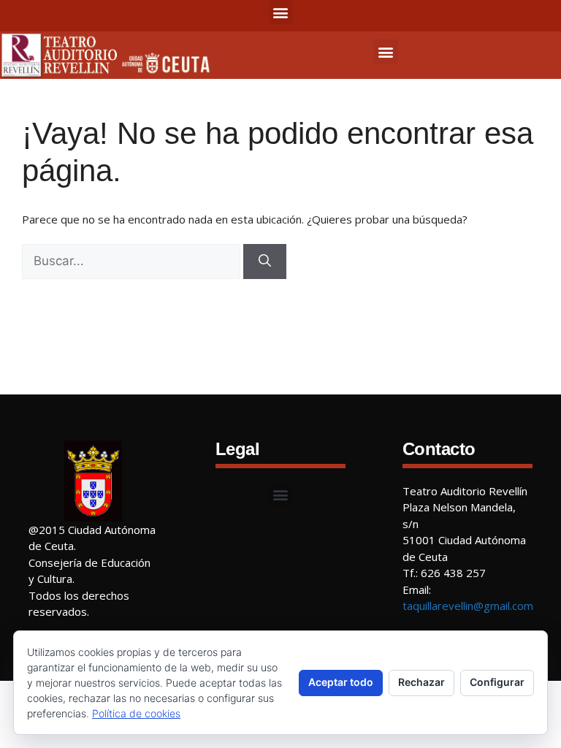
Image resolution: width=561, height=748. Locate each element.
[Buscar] (264, 261)
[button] (281, 12)
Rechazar (421, 682)
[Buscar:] (131, 261)
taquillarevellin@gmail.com (467, 605)
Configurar (497, 682)
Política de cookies (136, 713)
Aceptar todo (340, 682)
